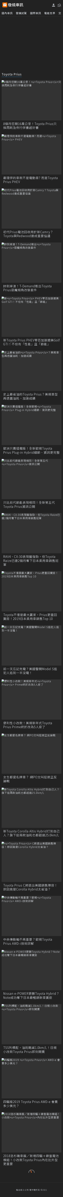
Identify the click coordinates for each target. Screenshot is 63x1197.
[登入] (53, 5)
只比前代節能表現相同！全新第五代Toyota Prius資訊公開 (29, 504)
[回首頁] (15, 4)
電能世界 (49, 13)
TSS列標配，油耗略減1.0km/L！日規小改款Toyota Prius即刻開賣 (30, 1050)
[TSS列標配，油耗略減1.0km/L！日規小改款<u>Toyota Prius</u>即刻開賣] (31, 1024)
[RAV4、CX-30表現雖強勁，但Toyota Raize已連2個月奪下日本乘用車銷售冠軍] (31, 533)
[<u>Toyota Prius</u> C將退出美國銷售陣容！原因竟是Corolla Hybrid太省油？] (31, 862)
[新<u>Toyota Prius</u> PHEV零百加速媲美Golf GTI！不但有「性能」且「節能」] (31, 317)
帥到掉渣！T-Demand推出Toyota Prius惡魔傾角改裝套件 (27, 288)
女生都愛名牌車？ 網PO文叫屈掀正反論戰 (30, 779)
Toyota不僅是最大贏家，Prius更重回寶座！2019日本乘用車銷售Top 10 (30, 617)
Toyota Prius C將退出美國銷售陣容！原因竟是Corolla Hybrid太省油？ (30, 887)
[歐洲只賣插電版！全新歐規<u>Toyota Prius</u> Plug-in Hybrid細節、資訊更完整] (31, 425)
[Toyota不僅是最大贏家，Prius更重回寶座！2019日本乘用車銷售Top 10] (31, 591)
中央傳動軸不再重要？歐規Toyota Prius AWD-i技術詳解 (27, 941)
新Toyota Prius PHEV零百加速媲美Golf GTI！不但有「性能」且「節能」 (31, 342)
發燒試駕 (21, 13)
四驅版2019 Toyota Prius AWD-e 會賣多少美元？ (30, 1104)
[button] (59, 4)
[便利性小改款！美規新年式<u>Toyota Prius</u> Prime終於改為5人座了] (31, 699)
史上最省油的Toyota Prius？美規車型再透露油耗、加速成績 (30, 396)
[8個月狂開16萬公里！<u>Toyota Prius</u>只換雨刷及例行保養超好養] (31, 100)
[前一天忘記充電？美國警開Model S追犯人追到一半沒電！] (31, 645)
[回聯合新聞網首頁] (4, 4)
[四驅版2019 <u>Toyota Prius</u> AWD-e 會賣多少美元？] (31, 1078)
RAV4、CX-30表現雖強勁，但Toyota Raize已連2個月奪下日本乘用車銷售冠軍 (30, 561)
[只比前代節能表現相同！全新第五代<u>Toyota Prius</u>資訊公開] (31, 479)
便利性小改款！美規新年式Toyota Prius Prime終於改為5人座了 (27, 725)
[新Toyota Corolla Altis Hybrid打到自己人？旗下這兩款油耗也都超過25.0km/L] (31, 808)
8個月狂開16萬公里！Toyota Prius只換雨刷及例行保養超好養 (30, 126)
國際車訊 (35, 13)
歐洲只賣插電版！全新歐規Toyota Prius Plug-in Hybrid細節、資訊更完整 (31, 450)
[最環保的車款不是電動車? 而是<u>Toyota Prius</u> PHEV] (31, 154)
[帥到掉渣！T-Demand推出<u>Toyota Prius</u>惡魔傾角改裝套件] (31, 262)
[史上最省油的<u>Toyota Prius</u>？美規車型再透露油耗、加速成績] (31, 371)
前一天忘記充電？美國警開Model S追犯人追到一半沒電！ (30, 671)
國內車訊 (7, 13)
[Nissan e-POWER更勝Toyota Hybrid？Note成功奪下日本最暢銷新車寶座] (31, 970)
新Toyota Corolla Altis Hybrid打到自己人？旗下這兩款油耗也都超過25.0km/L (31, 833)
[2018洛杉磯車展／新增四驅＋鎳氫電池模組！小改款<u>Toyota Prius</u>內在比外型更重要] (31, 1132)
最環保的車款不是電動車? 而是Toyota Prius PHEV (30, 180)
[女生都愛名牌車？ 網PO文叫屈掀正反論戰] (31, 754)
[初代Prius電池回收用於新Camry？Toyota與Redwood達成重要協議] (31, 208)
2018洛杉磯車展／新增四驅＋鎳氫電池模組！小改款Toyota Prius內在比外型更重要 (31, 1160)
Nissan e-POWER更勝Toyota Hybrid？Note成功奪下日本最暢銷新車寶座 (31, 995)
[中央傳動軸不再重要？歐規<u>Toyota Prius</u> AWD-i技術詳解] (31, 916)
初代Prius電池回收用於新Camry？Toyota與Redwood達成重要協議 (28, 234)
